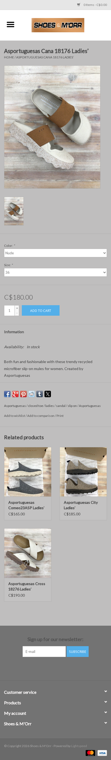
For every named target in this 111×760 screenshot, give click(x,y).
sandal (60, 406)
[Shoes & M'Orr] (66, 24)
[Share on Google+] (15, 394)
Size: (8, 265)
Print (60, 416)
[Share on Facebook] (7, 394)
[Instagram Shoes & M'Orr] (60, 668)
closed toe (35, 406)
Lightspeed (79, 746)
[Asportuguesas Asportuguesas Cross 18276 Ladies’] (27, 553)
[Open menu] (10, 24)
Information (14, 331)
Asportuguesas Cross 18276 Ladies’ (26, 586)
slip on (72, 406)
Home (9, 57)
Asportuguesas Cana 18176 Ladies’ (45, 57)
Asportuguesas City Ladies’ (81, 505)
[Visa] (101, 753)
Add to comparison (41, 416)
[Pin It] (23, 394)
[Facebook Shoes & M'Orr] (51, 668)
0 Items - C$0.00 (95, 5)
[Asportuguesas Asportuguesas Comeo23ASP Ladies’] (27, 472)
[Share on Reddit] (31, 394)
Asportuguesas (15, 406)
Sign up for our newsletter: (55, 639)
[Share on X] (47, 394)
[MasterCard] (90, 753)
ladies (49, 406)
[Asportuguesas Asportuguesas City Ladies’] (83, 472)
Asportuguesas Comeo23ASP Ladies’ (26, 505)
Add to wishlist (15, 416)
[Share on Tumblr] (39, 394)
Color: (9, 246)
